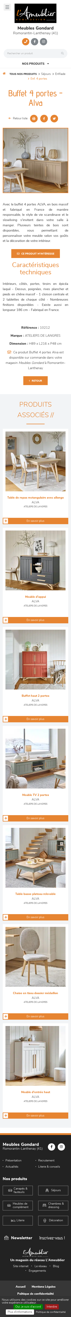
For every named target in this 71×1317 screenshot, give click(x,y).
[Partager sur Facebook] (44, 118)
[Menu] (7, 7)
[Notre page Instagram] (43, 41)
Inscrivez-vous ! (52, 1237)
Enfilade (60, 74)
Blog (56, 1266)
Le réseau (41, 1266)
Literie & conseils (49, 1166)
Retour (37, 381)
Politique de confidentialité (35, 1293)
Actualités (11, 1166)
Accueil (20, 1286)
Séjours (46, 74)
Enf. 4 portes (39, 78)
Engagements (37, 1270)
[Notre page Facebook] (34, 41)
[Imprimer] (34, 118)
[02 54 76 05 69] (25, 41)
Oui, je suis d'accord (28, 1306)
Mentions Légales (44, 1286)
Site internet (20, 1266)
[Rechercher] (63, 53)
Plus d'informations (20, 1311)
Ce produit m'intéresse (37, 254)
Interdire (52, 1306)
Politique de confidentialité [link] (51, 1312)
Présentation (13, 1160)
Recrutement (46, 1160)
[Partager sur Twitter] (54, 118)
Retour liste (20, 118)
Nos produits (33, 63)
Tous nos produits (23, 74)
